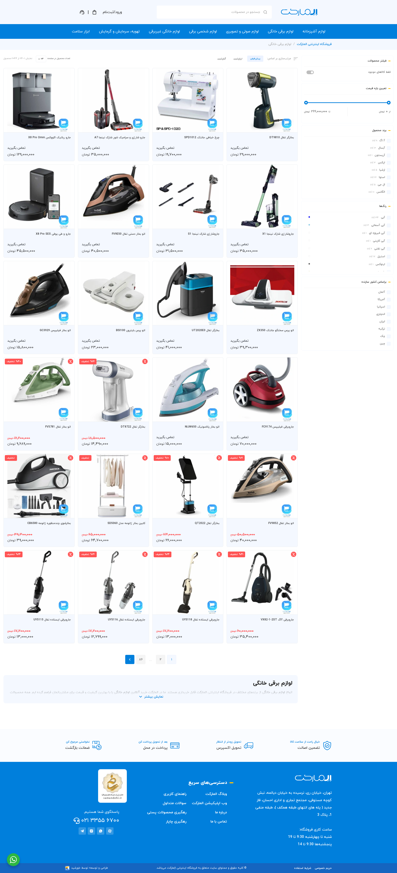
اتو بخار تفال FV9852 (281, 523)
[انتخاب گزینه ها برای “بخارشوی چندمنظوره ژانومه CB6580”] (66, 512)
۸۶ (141, 659)
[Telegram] (82, 831)
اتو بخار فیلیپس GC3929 (55, 330)
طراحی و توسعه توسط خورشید (89, 868)
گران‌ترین (222, 58)
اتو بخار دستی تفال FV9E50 (128, 234)
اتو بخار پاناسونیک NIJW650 (202, 427)
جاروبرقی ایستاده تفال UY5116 (126, 620)
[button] (289, 126)
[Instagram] (91, 831)
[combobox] (41, 59)
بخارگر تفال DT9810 (281, 137)
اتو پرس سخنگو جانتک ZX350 (275, 330)
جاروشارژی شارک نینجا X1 (278, 234)
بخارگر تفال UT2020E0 (205, 330)
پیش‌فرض (255, 58)
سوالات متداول (174, 803)
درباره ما (221, 812)
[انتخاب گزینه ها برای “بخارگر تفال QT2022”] (215, 512)
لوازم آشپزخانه (314, 31)
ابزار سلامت (81, 31)
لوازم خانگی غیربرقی (164, 31)
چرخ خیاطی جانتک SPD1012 (201, 137)
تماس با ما (218, 821)
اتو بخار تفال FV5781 (58, 427)
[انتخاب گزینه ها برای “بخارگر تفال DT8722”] (141, 416)
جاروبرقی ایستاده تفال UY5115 (52, 620)
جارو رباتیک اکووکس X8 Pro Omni (49, 137)
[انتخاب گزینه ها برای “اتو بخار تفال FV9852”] (289, 512)
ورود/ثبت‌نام (112, 12)
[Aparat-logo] (109, 831)
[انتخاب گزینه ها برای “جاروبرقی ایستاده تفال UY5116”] (141, 608)
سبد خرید (94, 12)
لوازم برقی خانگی (280, 31)
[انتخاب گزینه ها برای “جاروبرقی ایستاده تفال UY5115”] (66, 608)
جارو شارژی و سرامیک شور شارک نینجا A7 (119, 137)
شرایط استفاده (302, 868)
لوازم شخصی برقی (203, 31)
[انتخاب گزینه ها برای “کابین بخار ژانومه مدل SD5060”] (141, 512)
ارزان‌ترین (238, 58)
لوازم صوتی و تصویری (242, 31)
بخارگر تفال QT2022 (207, 523)
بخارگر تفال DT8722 (133, 427)
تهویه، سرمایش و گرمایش (119, 31)
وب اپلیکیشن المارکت (209, 803)
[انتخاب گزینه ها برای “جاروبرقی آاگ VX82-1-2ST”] (289, 608)
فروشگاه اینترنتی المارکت (314, 44)
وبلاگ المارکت (216, 794)
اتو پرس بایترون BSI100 (130, 330)
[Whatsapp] (100, 831)
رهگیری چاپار (176, 821)
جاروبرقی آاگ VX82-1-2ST (277, 620)
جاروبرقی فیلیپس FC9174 (278, 427)
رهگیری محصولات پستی (166, 812)
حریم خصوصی (323, 868)
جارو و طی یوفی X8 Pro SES (53, 234)
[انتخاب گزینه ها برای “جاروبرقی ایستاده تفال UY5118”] (215, 608)
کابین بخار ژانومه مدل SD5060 (126, 523)
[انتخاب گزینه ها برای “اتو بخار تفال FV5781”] (66, 416)
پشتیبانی (82, 12)
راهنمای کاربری (175, 794)
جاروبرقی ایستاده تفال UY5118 (200, 620)
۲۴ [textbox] (42, 59)
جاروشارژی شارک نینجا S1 (203, 234)
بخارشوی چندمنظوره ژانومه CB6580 (49, 523)
